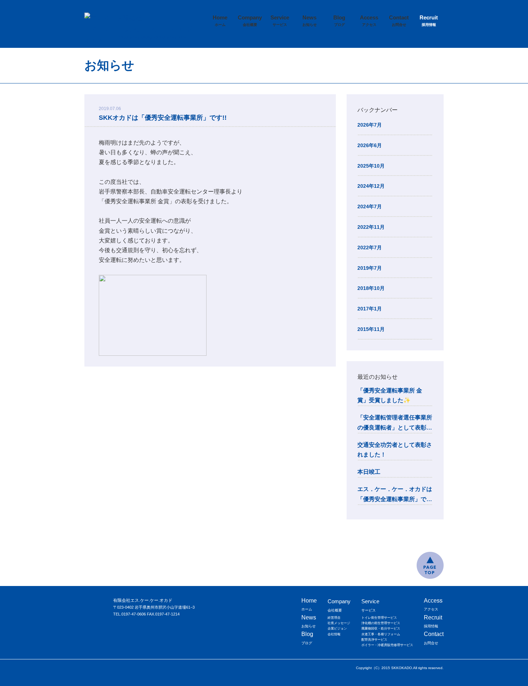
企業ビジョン (337, 628)
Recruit (429, 20)
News (309, 20)
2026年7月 (369, 125)
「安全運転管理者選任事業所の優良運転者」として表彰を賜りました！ (394, 423)
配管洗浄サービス (374, 639)
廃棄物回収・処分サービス (380, 628)
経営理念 (334, 617)
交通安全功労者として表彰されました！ (394, 450)
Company (250, 20)
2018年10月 (371, 288)
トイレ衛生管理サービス (379, 617)
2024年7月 (369, 206)
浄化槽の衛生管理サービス (380, 623)
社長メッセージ (339, 623)
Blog (339, 20)
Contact (399, 20)
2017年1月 (369, 309)
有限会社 (154, 23)
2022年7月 (369, 247)
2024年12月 (371, 186)
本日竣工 (368, 472)
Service (279, 20)
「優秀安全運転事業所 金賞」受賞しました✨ (389, 395)
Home (220, 20)
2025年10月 (371, 166)
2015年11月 (371, 329)
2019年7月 (369, 268)
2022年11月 (371, 227)
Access (369, 20)
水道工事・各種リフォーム (380, 634)
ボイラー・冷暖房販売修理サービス (387, 645)
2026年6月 (369, 145)
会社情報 (334, 634)
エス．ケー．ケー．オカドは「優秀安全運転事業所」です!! (394, 495)
